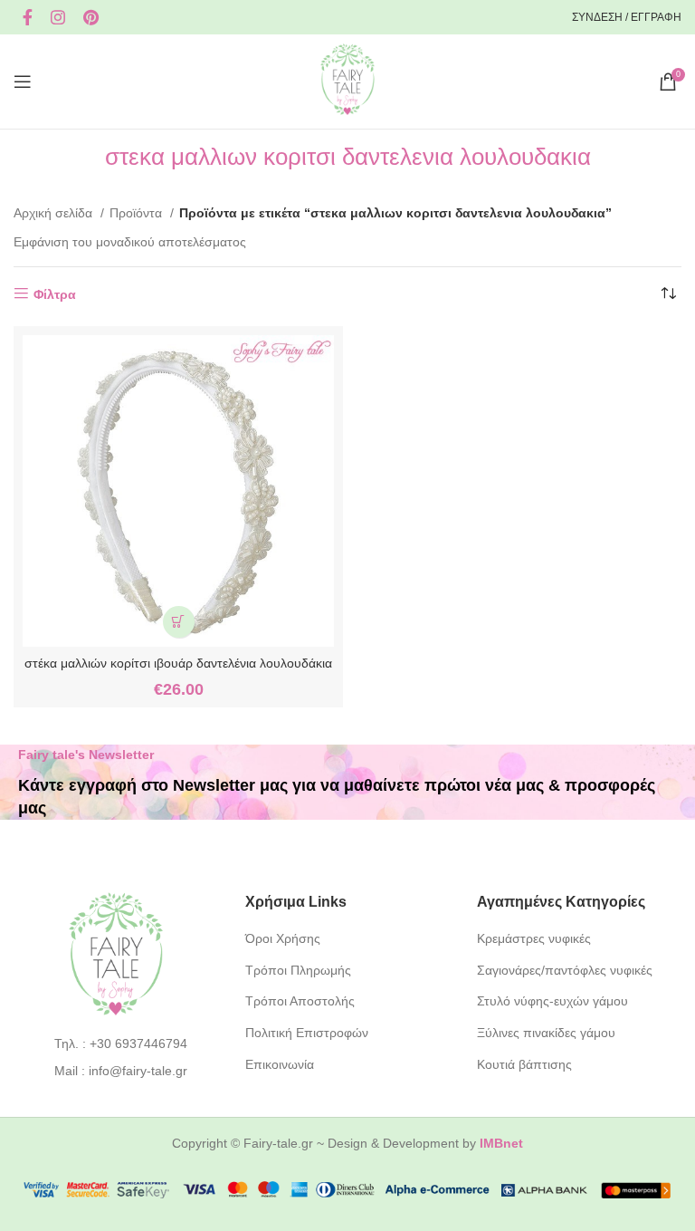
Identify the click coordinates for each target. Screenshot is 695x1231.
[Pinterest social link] (91, 17)
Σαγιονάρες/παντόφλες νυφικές (564, 970)
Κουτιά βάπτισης (524, 1064)
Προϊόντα (137, 213)
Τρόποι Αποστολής (300, 1001)
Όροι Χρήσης (282, 938)
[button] (179, 622)
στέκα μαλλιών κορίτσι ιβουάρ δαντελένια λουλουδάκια (178, 663)
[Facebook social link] (28, 17)
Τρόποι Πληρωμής (298, 970)
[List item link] (116, 1043)
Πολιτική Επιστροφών (306, 1032)
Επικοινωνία (279, 1064)
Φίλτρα (54, 294)
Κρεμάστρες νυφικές (534, 938)
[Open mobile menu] (23, 81)
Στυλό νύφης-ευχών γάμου (552, 1001)
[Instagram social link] (58, 17)
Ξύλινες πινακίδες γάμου (546, 1032)
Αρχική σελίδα (55, 213)
